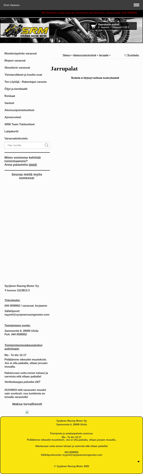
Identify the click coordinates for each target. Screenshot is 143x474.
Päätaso (67, 55)
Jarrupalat (104, 55)
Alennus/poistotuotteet (84, 55)
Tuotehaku (133, 55)
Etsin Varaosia (12, 5)
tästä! (33, 164)
